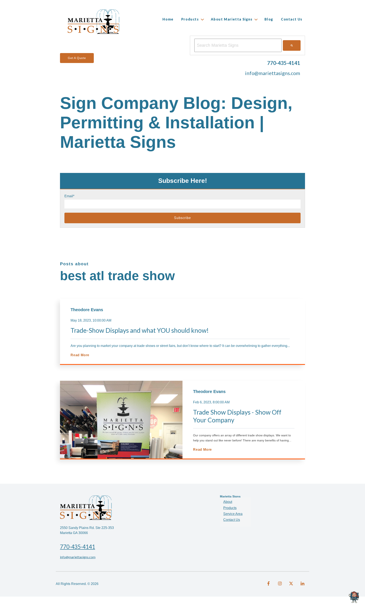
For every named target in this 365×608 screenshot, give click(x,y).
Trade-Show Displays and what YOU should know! (140, 330)
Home (167, 19)
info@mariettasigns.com (272, 73)
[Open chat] (354, 597)
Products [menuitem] (230, 508)
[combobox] (238, 45)
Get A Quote (77, 58)
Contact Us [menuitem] (231, 520)
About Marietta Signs (232, 19)
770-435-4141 (77, 546)
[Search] (292, 45)
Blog (268, 19)
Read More (80, 355)
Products (190, 19)
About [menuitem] (227, 502)
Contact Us (291, 19)
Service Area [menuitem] (232, 514)
